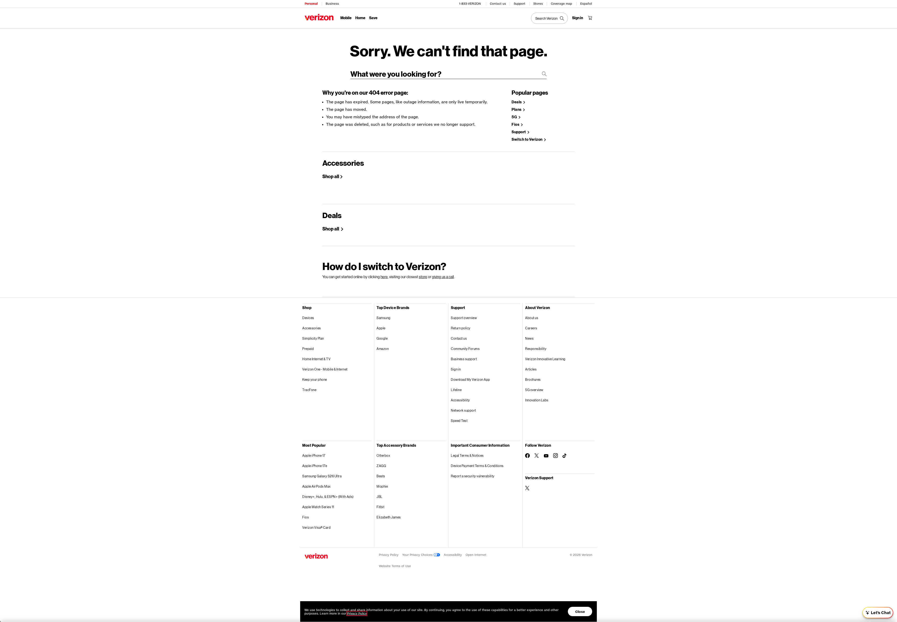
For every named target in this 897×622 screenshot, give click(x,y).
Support (519, 3)
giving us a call (443, 276)
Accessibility (460, 400)
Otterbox (383, 455)
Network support (463, 410)
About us (531, 318)
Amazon (383, 349)
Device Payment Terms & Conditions (477, 466)
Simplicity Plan (313, 338)
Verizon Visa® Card (316, 527)
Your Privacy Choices (418, 555)
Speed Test (459, 421)
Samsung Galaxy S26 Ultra (322, 476)
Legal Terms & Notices (467, 455)
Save (373, 17)
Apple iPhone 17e (314, 466)
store (423, 276)
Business (332, 3)
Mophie (382, 486)
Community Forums (465, 349)
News (529, 338)
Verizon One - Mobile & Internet (325, 369)
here (384, 276)
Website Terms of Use (395, 566)
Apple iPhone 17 (313, 455)
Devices (308, 318)
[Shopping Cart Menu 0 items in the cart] (590, 18)
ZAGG (381, 466)
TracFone (309, 390)
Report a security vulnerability (473, 476)
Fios (516, 124)
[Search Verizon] (549, 18)
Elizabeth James (389, 517)
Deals (517, 102)
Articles (531, 369)
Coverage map (561, 3)
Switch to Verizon (527, 139)
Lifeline (456, 390)
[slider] (877, 612)
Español (586, 3)
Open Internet (476, 555)
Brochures (533, 379)
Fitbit (380, 507)
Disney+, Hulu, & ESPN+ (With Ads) (328, 497)
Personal (311, 3)
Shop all (330, 176)
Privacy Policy (389, 555)
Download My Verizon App (470, 379)
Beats (381, 476)
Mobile (346, 17)
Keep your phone (314, 379)
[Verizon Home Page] (319, 17)
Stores (538, 3)
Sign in (456, 369)
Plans (517, 109)
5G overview (534, 390)
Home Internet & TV (316, 359)
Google (382, 338)
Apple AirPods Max (316, 486)
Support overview (464, 318)
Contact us (498, 3)
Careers (531, 328)
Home (360, 17)
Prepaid (308, 349)
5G (515, 117)
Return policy (460, 328)
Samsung (384, 318)
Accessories (311, 328)
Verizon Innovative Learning (545, 359)
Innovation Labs (536, 400)
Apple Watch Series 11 (318, 507)
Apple (381, 328)
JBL (380, 497)
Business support (464, 359)
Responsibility (535, 349)
